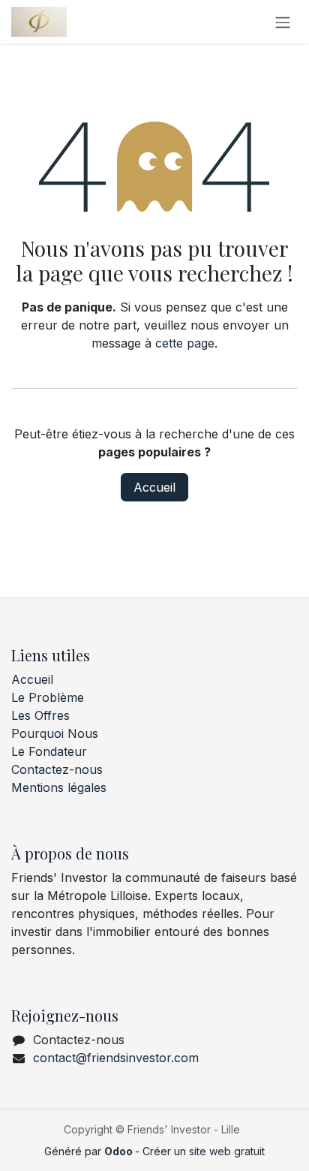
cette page (184, 343)
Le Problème (47, 697)
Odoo (119, 1151)
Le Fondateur (49, 751)
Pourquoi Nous (54, 733)
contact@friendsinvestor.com (116, 1057)
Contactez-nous (57, 769)
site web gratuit (227, 1151)
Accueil (155, 487)
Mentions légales (58, 787)
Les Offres (40, 715)
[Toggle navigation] (283, 22)
